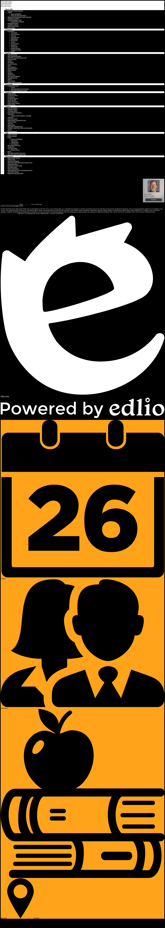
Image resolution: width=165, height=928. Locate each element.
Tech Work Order (12, 148)
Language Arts (15, 37)
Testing (13, 87)
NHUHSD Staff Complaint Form (17, 154)
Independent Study (16, 49)
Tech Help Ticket (12, 167)
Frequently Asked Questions (15, 11)
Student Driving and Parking (15, 173)
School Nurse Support (14, 103)
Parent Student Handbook (15, 112)
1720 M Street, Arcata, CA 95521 (10, 204)
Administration (12, 94)
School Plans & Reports (17, 21)
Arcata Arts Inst (12, 59)
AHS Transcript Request (14, 56)
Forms (9, 137)
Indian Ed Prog (12, 70)
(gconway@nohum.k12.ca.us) (9, 213)
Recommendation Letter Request (20, 89)
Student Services (15, 48)
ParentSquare (11, 97)
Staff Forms (14, 140)
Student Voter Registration (15, 82)
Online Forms (11, 74)
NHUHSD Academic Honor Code (17, 57)
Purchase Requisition (16, 139)
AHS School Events (13, 26)
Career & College (12, 64)
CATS (12, 51)
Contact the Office (13, 95)
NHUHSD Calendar (13, 172)
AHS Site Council (12, 119)
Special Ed (14, 45)
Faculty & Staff (12, 100)
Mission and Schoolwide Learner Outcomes (19, 17)
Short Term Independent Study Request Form (20, 162)
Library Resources (13, 101)
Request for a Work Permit (15, 165)
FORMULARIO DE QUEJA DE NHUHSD (20, 128)
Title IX (10, 79)
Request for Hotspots (13, 161)
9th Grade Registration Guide (19, 90)
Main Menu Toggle (6, 6)
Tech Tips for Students (14, 76)
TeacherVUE (11, 147)
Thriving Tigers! (12, 122)
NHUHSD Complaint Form (15, 126)
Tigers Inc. (10, 123)
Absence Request (12, 134)
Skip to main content (6, 1)
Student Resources (13, 164)
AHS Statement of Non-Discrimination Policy (20, 170)
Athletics (10, 61)
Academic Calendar (13, 25)
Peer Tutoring (11, 81)
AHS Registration (12, 54)
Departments (11, 31)
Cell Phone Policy (12, 111)
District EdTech (15, 150)
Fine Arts (13, 36)
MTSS (9, 151)
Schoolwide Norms (13, 23)
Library (10, 71)
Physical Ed (14, 40)
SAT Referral (14, 144)
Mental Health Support (14, 158)
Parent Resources (12, 131)
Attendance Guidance (13, 18)
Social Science (15, 43)
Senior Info (11, 117)
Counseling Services (13, 86)
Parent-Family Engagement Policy (17, 120)
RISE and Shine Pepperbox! (18, 15)
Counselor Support (13, 98)
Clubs (9, 65)
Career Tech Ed (15, 34)
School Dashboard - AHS (14, 20)
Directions (36, 918)
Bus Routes (11, 62)
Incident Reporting (13, 68)
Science (13, 42)
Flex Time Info (12, 67)
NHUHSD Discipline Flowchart (16, 153)
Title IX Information (13, 169)
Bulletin (10, 12)
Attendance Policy (13, 109)
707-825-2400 (27, 204)
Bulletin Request (12, 136)
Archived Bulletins (16, 14)
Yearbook (10, 73)
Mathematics (14, 39)
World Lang (14, 46)
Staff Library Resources (14, 145)
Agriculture (14, 32)
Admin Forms (15, 142)
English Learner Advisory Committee (21, 115)
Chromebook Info (12, 78)
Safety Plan (11, 114)
